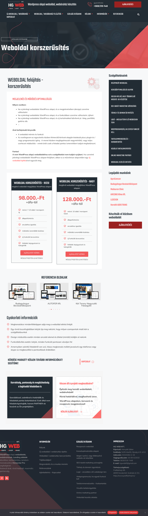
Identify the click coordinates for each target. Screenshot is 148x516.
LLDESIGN (114, 200)
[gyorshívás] (89, 4)
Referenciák (118, 14)
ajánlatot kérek (32, 253)
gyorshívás (98, 3)
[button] (138, 14)
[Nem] (145, 512)
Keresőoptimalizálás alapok (122, 90)
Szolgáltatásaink (74, 14)
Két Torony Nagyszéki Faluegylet (86, 304)
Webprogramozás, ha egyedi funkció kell (125, 131)
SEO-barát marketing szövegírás (123, 106)
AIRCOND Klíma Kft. (118, 194)
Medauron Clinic (117, 189)
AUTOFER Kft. (54, 303)
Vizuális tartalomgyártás (121, 148)
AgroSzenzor (116, 179)
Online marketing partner (121, 155)
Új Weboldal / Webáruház (17, 14)
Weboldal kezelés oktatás (121, 162)
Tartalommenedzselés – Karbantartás (120, 140)
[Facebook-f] (2, 478)
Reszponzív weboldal (119, 83)
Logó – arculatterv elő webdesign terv (124, 121)
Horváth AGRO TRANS (119, 205)
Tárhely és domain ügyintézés (122, 113)
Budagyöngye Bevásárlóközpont (22, 304)
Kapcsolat (11, 17)
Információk (102, 14)
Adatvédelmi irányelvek (128, 512)
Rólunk (88, 14)
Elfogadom (112, 512)
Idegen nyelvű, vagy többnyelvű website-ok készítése (123, 98)
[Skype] (7, 478)
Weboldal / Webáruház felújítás (47, 14)
